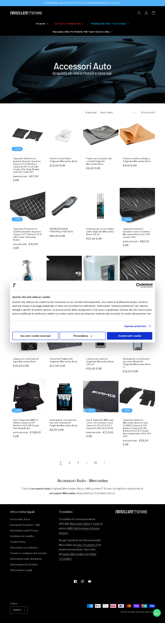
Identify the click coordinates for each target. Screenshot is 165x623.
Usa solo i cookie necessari (35, 335)
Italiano (17, 610)
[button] (139, 12)
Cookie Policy (18, 541)
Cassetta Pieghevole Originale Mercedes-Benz (64, 360)
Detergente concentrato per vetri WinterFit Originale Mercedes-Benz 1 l (137, 362)
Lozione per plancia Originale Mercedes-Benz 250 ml (100, 361)
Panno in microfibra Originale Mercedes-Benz (64, 159)
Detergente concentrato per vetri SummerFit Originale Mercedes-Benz (64, 423)
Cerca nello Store (20, 519)
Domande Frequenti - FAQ (25, 524)
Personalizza (80, 335)
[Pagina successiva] (104, 462)
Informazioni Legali (21, 570)
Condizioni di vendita (22, 536)
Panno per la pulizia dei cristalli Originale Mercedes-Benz (99, 161)
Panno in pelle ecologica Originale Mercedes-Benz (137, 159)
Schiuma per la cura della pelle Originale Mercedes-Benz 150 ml (100, 232)
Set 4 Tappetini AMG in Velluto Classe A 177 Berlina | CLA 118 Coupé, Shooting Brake (26, 424)
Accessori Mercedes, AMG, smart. (141, 612)
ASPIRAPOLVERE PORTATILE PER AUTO (61, 230)
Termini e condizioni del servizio (28, 553)
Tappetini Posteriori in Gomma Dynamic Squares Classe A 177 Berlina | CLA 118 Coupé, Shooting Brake (27, 234)
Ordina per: (91, 112)
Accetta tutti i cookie (129, 335)
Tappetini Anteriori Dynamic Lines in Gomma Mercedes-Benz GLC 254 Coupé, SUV (136, 233)
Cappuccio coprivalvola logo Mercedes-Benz (26, 360)
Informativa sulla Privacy (24, 530)
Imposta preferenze (135, 326)
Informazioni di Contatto (24, 564)
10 (95, 462)
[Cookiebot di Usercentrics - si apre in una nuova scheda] (138, 285)
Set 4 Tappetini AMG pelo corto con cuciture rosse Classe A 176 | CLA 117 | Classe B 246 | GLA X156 (100, 424)
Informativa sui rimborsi (23, 547)
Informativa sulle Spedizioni (26, 558)
